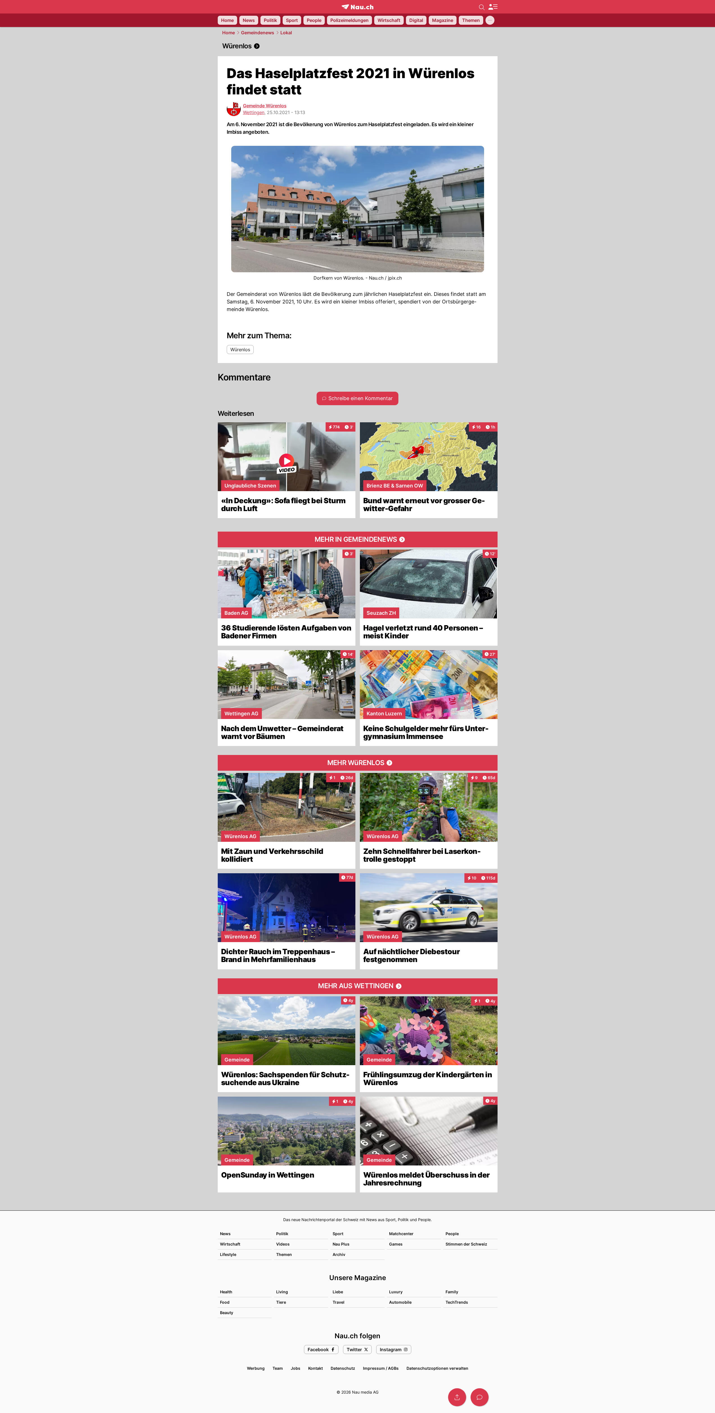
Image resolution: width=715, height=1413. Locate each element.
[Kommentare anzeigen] (480, 1397)
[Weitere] (489, 20)
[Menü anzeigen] (493, 7)
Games (396, 1244)
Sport (338, 1233)
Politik (282, 1233)
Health (226, 1291)
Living (282, 1291)
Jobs (295, 1368)
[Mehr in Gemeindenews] (358, 539)
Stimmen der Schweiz (466, 1244)
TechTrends (457, 1302)
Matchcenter (401, 1233)
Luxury (396, 1291)
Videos (283, 1244)
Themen (284, 1254)
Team (278, 1368)
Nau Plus (341, 1244)
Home (228, 32)
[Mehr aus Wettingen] (358, 986)
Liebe (338, 1291)
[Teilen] (457, 1397)
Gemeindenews (257, 32)
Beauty (226, 1312)
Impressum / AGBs (381, 1368)
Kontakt (315, 1368)
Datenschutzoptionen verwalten (437, 1368)
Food (225, 1302)
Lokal (286, 32)
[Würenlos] (358, 46)
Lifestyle (228, 1254)
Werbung (256, 1368)
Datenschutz (343, 1368)
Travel (338, 1302)
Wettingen (253, 112)
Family (452, 1291)
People (452, 1233)
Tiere (281, 1302)
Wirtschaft (230, 1244)
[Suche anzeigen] (482, 6)
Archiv (339, 1254)
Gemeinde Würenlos (265, 105)
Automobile (400, 1302)
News (225, 1233)
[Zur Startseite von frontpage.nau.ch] (357, 7)
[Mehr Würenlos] (358, 763)
